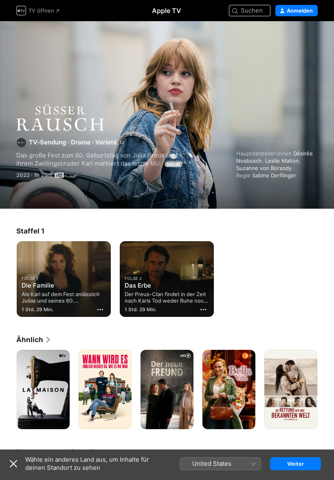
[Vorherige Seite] (8, 390)
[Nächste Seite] (326, 390)
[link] (33, 339)
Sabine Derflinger (274, 175)
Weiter (295, 463)
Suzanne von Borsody (264, 168)
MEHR (173, 164)
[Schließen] (13, 463)
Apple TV (166, 11)
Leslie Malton (282, 160)
